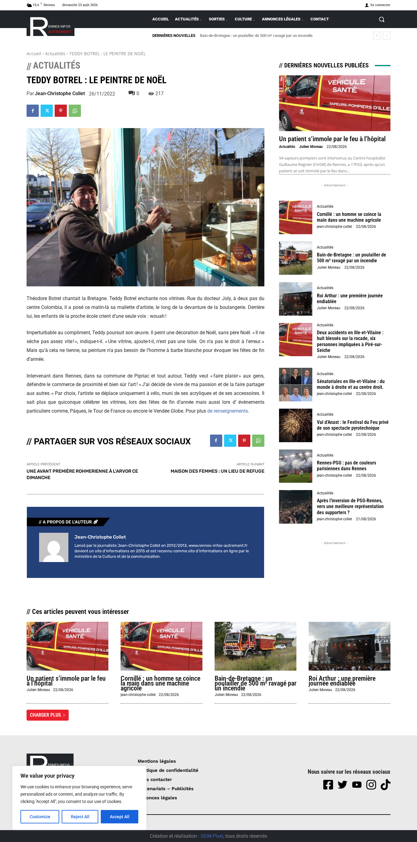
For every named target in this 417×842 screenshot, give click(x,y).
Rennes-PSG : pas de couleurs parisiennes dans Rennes (346, 465)
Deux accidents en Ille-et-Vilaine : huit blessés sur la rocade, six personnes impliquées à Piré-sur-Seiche (350, 341)
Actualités (55, 53)
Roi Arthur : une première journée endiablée (350, 298)
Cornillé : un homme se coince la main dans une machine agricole (349, 217)
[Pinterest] (61, 111)
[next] (386, 35)
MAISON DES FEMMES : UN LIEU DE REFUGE (217, 471)
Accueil (34, 53)
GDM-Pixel (212, 836)
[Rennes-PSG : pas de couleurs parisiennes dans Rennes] (296, 466)
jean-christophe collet (60, 93)
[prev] (377, 35)
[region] (79, 798)
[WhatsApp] (75, 111)
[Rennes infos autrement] (50, 25)
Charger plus (45, 715)
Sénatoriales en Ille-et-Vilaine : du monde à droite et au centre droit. (351, 384)
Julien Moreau (311, 147)
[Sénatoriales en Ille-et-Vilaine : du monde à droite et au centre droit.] (296, 384)
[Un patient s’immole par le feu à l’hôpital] (334, 103)
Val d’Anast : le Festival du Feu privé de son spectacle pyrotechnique (353, 425)
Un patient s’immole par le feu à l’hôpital (332, 139)
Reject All (80, 816)
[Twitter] (47, 111)
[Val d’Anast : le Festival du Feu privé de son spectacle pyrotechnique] (296, 425)
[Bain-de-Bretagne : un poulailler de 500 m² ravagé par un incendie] (296, 258)
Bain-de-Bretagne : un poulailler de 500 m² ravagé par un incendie (256, 35)
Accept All (119, 816)
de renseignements (227, 411)
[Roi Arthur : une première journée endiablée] (296, 299)
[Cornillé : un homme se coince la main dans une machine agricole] (296, 217)
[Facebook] (33, 111)
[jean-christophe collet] (53, 547)
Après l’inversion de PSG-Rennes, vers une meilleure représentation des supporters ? (350, 506)
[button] (381, 19)
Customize (40, 816)
